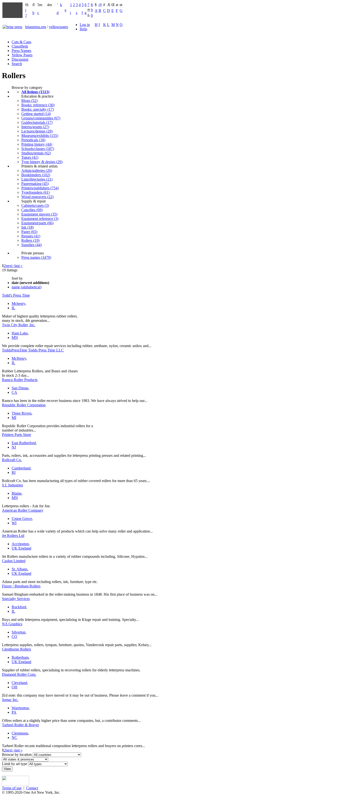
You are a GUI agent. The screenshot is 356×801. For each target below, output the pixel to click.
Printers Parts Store (16, 435)
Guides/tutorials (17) (37, 122)
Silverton (18, 632)
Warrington (20, 708)
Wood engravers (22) (37, 197)
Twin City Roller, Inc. (18, 325)
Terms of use (12, 788)
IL (13, 308)
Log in (85, 25)
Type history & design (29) (41, 162)
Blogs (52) (29, 101)
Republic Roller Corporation (24, 405)
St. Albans (19, 569)
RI (13, 472)
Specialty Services (16, 599)
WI (14, 523)
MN (15, 337)
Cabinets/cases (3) (35, 205)
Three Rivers (21, 413)
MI (14, 418)
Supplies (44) (31, 245)
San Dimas (20, 388)
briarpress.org (35, 27)
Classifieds (20, 46)
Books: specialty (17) (37, 109)
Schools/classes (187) (37, 149)
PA (14, 712)
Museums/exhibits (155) (39, 136)
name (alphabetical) (26, 287)
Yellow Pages (22, 55)
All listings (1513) (35, 92)
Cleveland (19, 683)
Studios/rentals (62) (36, 153)
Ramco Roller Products (20, 380)
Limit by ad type (14, 764)
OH (14, 687)
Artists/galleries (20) (36, 170)
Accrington (20, 544)
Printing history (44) (36, 144)
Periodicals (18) (33, 140)
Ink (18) (27, 227)
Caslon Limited (13, 561)
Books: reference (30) (37, 105)
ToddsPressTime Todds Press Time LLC (33, 350)
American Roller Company (22, 510)
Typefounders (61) (35, 192)
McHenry (19, 358)
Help (83, 29)
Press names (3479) (36, 257)
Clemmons (20, 733)
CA (14, 392)
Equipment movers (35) (39, 214)
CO (14, 636)
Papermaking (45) (35, 184)
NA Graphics (12, 624)
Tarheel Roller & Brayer (20, 725)
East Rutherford (24, 443)
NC (14, 737)
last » (19, 266)
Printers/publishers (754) (40, 188)
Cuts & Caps (21, 42)
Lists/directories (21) (37, 179)
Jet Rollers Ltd (13, 536)
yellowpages (58, 27)
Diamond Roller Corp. (19, 674)
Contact (32, 788)
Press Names (21, 51)
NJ (14, 447)
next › (10, 266)
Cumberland (21, 468)
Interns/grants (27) (35, 127)
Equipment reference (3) (39, 219)
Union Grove (22, 519)
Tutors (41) (29, 157)
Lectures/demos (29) (37, 131)
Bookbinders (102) (35, 175)
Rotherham (20, 657)
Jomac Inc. (10, 700)
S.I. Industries (12, 485)
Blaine (17, 493)
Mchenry (18, 303)
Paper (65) (29, 232)
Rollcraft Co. (12, 460)
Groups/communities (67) (40, 118)
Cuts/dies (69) (32, 210)
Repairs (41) (30, 236)
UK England (21, 548)
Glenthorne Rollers (16, 649)
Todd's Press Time (16, 295)
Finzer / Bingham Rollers (21, 586)
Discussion (20, 59)
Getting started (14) (36, 114)
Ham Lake (20, 333)
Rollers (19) (30, 240)
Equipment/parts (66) (37, 223)
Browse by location (17, 754)
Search (17, 64)
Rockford (19, 607)
